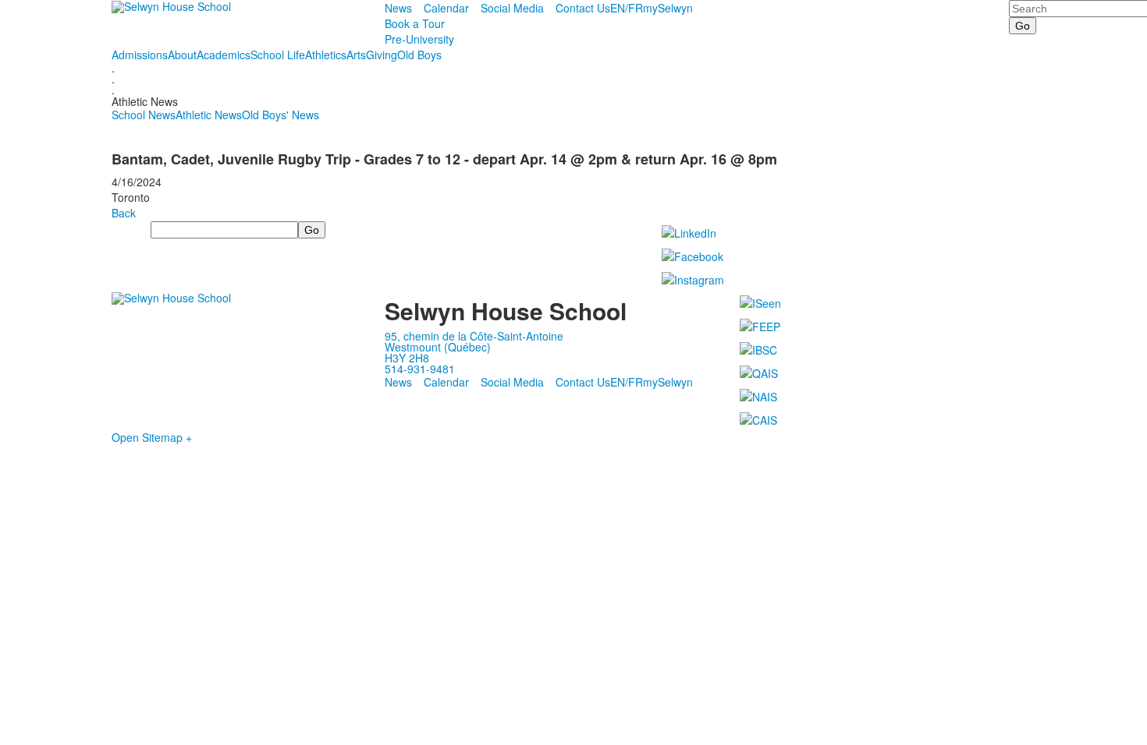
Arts (356, 54)
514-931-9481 (420, 368)
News (398, 8)
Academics (223, 54)
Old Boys (419, 54)
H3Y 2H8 (407, 357)
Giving (381, 54)
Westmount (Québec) (438, 347)
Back (124, 213)
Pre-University (419, 39)
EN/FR (626, 8)
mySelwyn (668, 8)
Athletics (325, 54)
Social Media (512, 8)
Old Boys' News (280, 114)
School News (144, 114)
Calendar (446, 8)
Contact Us (583, 8)
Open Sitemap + (152, 437)
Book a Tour (415, 23)
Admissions (140, 54)
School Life (277, 54)
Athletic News (209, 114)
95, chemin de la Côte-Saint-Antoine (474, 336)
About (182, 54)
